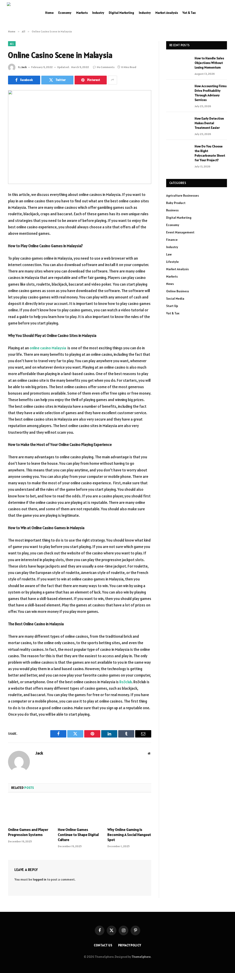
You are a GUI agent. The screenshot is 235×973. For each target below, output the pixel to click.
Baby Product (175, 203)
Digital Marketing (121, 13)
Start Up (172, 306)
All (12, 43)
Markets (82, 13)
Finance (172, 240)
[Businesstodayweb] (21, 12)
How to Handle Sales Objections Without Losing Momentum (209, 62)
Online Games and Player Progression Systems (28, 832)
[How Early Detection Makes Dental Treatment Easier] (178, 124)
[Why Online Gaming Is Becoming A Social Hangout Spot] (129, 811)
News (170, 284)
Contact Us (103, 945)
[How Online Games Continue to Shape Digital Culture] (80, 811)
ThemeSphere (141, 957)
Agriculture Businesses (182, 195)
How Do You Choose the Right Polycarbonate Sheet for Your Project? (210, 153)
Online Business (177, 291)
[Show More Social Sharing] (112, 80)
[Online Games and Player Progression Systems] (30, 811)
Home (49, 13)
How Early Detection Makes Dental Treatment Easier (209, 123)
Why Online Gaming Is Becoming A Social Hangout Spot (129, 834)
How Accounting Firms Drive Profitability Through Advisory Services (211, 93)
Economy (64, 13)
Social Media (175, 298)
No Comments (106, 67)
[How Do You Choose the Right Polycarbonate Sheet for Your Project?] (178, 152)
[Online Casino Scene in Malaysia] (79, 137)
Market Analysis (166, 13)
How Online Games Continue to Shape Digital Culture (78, 834)
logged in (39, 879)
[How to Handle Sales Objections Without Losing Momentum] (178, 63)
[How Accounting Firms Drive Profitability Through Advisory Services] (178, 91)
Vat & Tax (189, 13)
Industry (98, 13)
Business (172, 210)
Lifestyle (172, 262)
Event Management (180, 232)
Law (169, 254)
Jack (24, 67)
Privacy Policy (129, 945)
